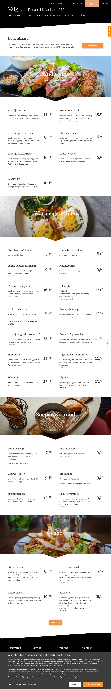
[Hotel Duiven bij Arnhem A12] (36, 12)
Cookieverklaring (69, 675)
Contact (68, 3)
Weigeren (75, 684)
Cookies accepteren (93, 684)
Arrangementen (28, 15)
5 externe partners (72, 669)
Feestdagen (81, 15)
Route (75, 3)
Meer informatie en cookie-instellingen (22, 684)
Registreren (105, 3)
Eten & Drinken (42, 15)
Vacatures (60, 3)
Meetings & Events (56, 15)
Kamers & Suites (15, 15)
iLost (81, 3)
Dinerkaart (92, 46)
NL (52, 3)
